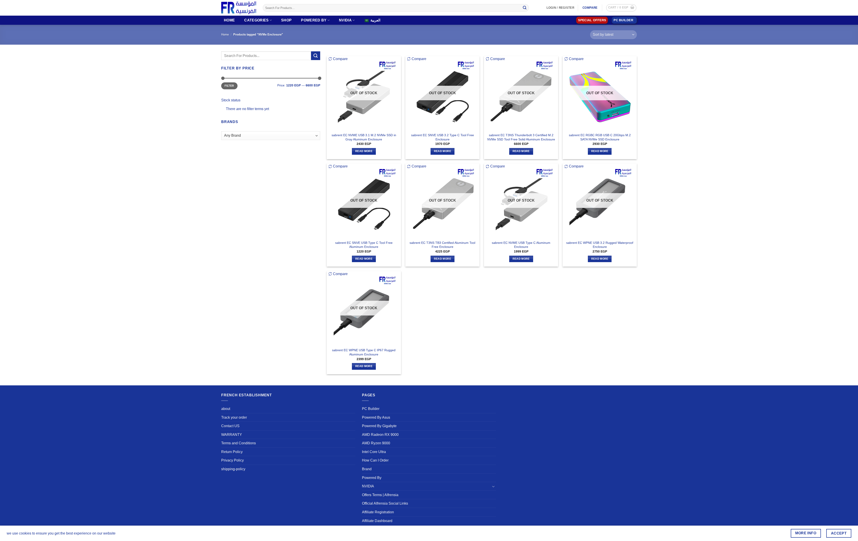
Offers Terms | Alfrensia (380, 495)
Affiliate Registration (378, 512)
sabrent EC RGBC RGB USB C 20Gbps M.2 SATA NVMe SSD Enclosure (600, 137)
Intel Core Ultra (374, 452)
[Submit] (524, 8)
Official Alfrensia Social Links (385, 503)
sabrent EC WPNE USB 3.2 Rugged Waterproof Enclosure (599, 245)
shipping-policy (233, 469)
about (225, 409)
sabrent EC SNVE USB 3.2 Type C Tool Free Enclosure (442, 137)
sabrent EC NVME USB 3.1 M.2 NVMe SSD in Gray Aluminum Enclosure (364, 137)
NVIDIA (345, 20)
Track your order (234, 417)
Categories (256, 20)
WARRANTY (231, 435)
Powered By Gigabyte (379, 426)
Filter (229, 85)
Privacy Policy (232, 460)
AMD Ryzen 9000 (376, 443)
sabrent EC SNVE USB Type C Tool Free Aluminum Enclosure (364, 245)
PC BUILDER (623, 20)
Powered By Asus (376, 417)
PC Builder (370, 409)
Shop (286, 20)
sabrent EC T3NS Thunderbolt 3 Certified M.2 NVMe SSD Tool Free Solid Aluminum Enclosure (521, 137)
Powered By (313, 20)
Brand (367, 469)
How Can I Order (375, 460)
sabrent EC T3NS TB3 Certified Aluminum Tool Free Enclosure (442, 245)
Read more (363, 151)
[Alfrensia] (238, 7)
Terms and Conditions (238, 443)
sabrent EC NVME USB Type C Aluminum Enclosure (521, 245)
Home (229, 20)
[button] (621, 7)
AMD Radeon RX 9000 (380, 435)
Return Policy (232, 452)
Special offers (592, 20)
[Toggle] (493, 486)
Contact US (230, 426)
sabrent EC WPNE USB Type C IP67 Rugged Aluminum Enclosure (363, 352)
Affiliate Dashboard (377, 521)
